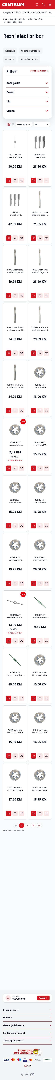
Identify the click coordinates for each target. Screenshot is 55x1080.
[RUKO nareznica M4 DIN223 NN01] (15, 717)
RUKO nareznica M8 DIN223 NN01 (40, 789)
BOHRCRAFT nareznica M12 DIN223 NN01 (40, 560)
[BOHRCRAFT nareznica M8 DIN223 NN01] (39, 487)
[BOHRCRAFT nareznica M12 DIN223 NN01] (39, 544)
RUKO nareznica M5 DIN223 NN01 (40, 731)
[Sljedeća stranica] (39, 825)
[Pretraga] (37, 5)
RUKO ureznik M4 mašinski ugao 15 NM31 (40, 215)
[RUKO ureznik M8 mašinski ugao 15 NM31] (15, 314)
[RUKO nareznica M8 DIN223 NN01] (39, 775)
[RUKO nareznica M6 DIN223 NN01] (15, 775)
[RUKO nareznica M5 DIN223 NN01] (39, 717)
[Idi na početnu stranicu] (13, 4)
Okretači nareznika (30, 50)
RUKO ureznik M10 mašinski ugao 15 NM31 (40, 330)
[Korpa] (43, 5)
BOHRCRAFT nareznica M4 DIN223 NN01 (15, 445)
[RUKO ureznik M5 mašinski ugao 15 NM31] (15, 257)
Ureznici (9, 59)
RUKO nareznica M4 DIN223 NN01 (15, 731)
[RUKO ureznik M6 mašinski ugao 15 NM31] (39, 257)
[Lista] (12, 124)
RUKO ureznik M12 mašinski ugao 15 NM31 (15, 387)
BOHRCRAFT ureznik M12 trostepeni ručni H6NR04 (15, 216)
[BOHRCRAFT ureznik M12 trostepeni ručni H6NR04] (15, 199)
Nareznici (10, 50)
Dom (5, 19)
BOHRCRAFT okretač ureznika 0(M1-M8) (40, 618)
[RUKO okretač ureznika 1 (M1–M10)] (15, 142)
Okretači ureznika (29, 59)
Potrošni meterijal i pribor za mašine (26, 19)
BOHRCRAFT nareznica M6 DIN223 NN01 (15, 503)
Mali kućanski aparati (35, 12)
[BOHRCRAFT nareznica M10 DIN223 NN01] (15, 544)
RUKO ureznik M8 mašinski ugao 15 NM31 (15, 330)
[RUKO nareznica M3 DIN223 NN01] (39, 660)
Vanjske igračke (12, 12)
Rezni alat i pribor (14, 22)
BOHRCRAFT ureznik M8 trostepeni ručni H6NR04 (40, 158)
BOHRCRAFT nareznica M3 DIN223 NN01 (40, 387)
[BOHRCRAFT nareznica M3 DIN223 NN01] (39, 372)
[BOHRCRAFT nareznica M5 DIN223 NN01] (39, 429)
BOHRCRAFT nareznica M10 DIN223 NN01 (15, 560)
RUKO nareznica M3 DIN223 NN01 (40, 673)
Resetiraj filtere (39, 70)
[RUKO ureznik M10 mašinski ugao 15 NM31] (39, 314)
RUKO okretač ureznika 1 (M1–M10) (15, 157)
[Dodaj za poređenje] (21, 180)
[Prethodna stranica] (15, 825)
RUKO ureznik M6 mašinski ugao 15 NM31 (40, 272)
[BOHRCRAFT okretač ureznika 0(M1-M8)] (39, 602)
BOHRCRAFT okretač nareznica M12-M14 (15, 618)
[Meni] (50, 5)
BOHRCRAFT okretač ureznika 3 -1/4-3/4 (15, 675)
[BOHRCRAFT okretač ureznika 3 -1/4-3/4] (15, 660)
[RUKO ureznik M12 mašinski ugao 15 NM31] (15, 372)
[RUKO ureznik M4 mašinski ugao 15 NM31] (39, 199)
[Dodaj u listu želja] (15, 180)
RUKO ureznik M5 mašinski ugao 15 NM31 (15, 272)
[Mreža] (8, 124)
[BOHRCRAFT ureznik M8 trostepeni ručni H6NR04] (39, 142)
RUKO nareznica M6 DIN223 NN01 (15, 789)
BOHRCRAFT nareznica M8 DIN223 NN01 (40, 503)
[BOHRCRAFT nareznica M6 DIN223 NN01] (15, 487)
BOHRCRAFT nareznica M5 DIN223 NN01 (40, 445)
